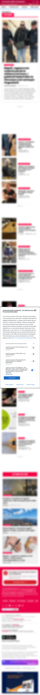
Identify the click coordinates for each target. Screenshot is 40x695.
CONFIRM (11, 378)
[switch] (32, 348)
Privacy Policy (31, 384)
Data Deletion (9, 384)
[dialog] (20, 347)
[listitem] (20, 343)
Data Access (20, 384)
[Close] (36, 310)
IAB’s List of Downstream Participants (22, 338)
